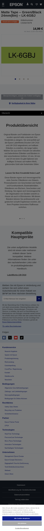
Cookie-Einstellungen (22, 528)
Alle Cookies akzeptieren (22, 518)
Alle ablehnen (22, 523)
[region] (22, 517)
